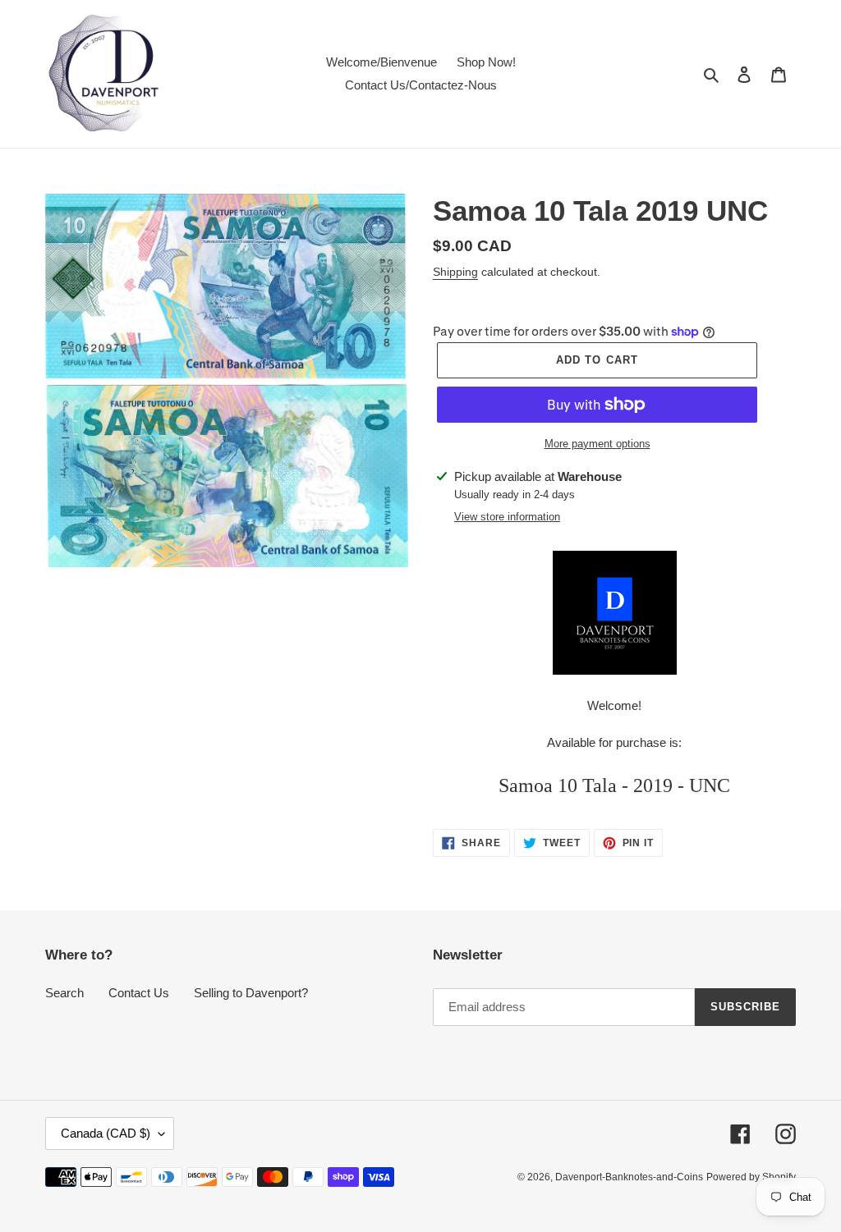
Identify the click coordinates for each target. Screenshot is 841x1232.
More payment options (597, 443)
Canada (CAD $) (105, 1133)
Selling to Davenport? (251, 993)
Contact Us (138, 993)
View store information (507, 517)
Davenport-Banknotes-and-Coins (629, 1177)
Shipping (455, 271)
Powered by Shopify (751, 1177)
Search (64, 993)
